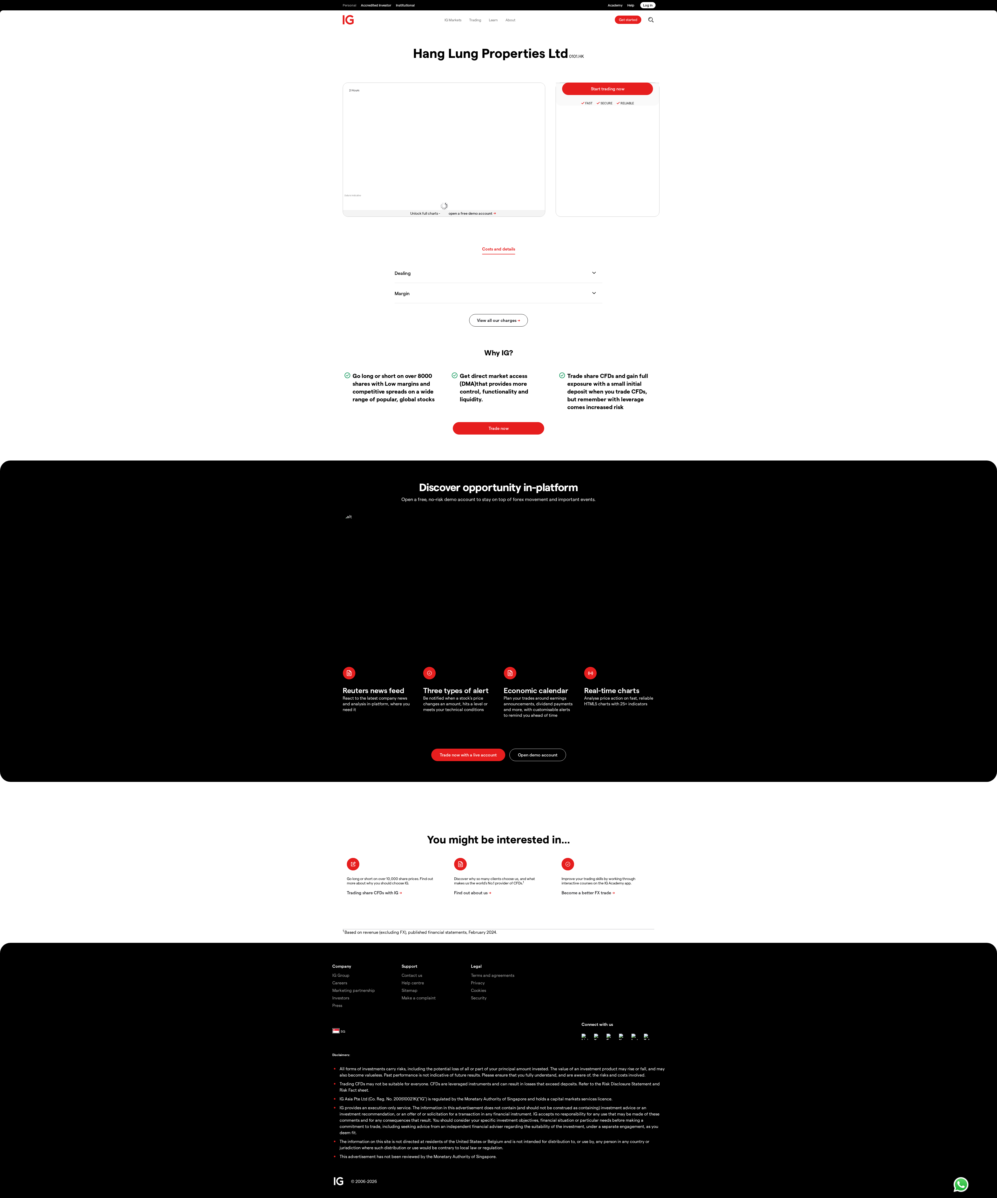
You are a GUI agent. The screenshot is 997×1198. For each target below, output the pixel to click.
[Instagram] (634, 1037)
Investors (340, 997)
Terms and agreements (492, 975)
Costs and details (498, 248)
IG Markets (452, 20)
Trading (475, 20)
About (510, 20)
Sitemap (409, 990)
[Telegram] (647, 1037)
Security (479, 997)
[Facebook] (610, 1037)
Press (337, 1005)
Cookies (478, 990)
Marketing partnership (353, 990)
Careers (339, 982)
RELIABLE (627, 103)
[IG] (348, 20)
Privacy (478, 982)
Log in (648, 5)
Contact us (412, 975)
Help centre (413, 982)
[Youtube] (622, 1037)
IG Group (340, 975)
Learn (493, 20)
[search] (650, 19)
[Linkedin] (585, 1037)
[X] (597, 1037)
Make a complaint (419, 997)
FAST (588, 103)
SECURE (606, 103)
